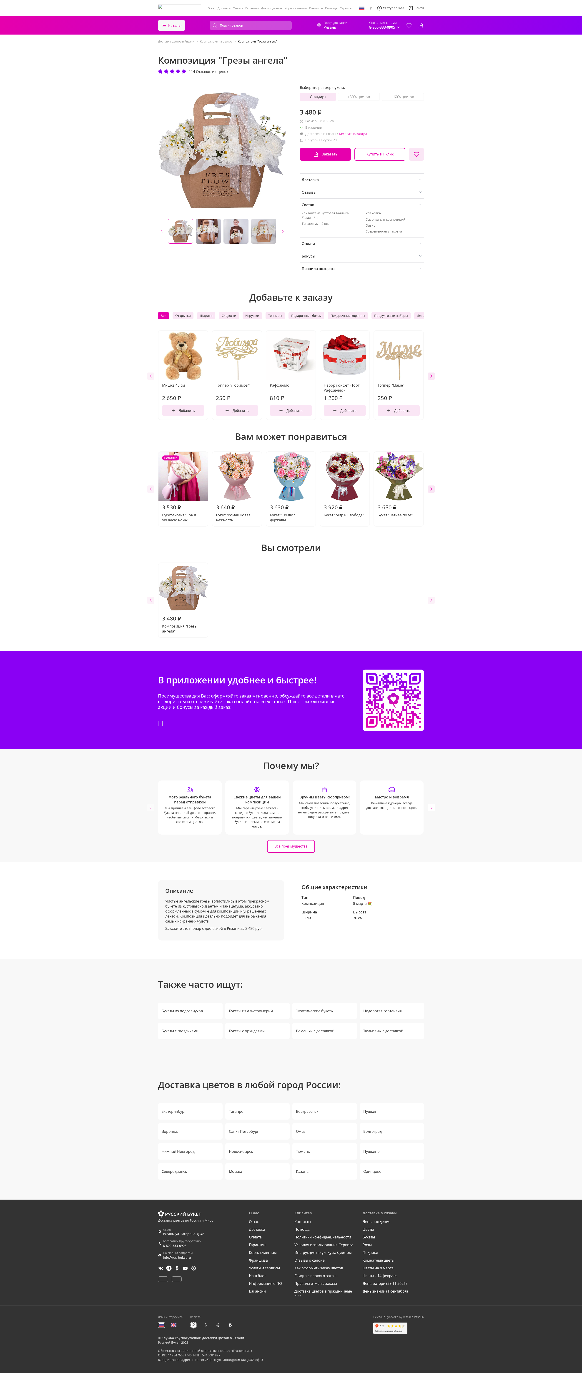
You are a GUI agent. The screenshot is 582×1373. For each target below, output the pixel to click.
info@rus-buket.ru (177, 1257)
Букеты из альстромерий (251, 1010)
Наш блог (257, 1275)
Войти (419, 8)
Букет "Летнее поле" (395, 510)
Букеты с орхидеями (247, 1030)
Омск (300, 1131)
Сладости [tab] (229, 315)
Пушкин (370, 1111)
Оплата (238, 8)
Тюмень (303, 1151)
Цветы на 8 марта (378, 1267)
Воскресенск (307, 1111)
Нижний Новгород (178, 1151)
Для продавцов (271, 8)
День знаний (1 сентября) (385, 1291)
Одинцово (372, 1171)
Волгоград (372, 1131)
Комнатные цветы (378, 1260)
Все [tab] (163, 315)
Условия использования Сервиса (323, 1244)
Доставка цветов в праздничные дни (323, 1294)
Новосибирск (241, 1151)
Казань (302, 1171)
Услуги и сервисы (264, 1267)
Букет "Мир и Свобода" (344, 510)
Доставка (224, 8)
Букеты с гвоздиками (180, 1030)
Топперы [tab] (275, 315)
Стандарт (318, 96)
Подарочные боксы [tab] (306, 315)
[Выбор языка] (361, 8)
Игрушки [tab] (252, 315)
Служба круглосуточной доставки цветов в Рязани (203, 1338)
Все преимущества (291, 846)
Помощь (331, 8)
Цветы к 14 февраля (380, 1275)
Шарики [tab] (206, 315)
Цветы (368, 1229)
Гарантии (252, 8)
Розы (367, 1244)
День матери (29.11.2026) (385, 1283)
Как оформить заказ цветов (318, 1267)
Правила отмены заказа (315, 1283)
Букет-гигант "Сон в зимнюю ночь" (179, 489)
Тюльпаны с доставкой (383, 1030)
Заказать (329, 154)
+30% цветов (359, 96)
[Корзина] (421, 25)
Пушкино (371, 1151)
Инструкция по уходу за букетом (323, 1252)
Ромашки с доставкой (315, 1030)
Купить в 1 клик (380, 154)
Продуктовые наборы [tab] (391, 315)
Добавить (187, 410)
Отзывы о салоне (309, 1260)
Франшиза (258, 1260)
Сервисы (346, 8)
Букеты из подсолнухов (182, 1010)
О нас (211, 8)
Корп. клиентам (296, 8)
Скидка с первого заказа (316, 1275)
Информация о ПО (265, 1283)
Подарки (370, 1252)
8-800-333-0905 (174, 1245)
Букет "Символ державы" (282, 513)
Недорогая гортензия (382, 1010)
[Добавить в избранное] (416, 154)
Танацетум (310, 223)
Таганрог (237, 1111)
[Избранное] (409, 25)
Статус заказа (393, 8)
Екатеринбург (174, 1111)
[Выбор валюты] (371, 8)
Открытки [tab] (183, 315)
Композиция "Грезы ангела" (179, 624)
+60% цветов (403, 96)
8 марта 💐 (362, 903)
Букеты (369, 1237)
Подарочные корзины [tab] (348, 315)
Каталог (175, 25)
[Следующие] (282, 231)
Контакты (316, 8)
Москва (235, 1171)
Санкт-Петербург (244, 1131)
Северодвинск (174, 1171)
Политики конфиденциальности (322, 1237)
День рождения (376, 1221)
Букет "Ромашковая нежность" (233, 513)
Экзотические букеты (315, 1010)
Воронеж (170, 1131)
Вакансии (257, 1291)
